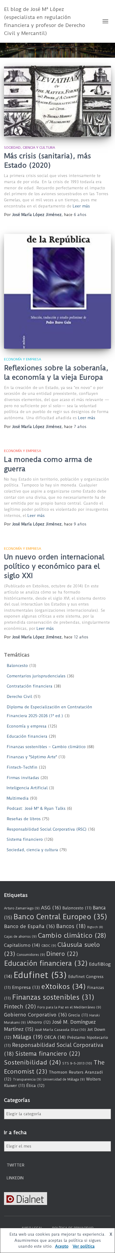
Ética (35, 1085)
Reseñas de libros (24, 818)
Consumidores (31, 955)
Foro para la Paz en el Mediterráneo (69, 1007)
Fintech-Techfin (22, 767)
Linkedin (15, 1178)
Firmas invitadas (23, 777)
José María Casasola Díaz (60, 1029)
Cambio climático (72, 935)
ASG (51, 908)
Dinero (62, 953)
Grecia (78, 1015)
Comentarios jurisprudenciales (36, 676)
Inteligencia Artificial (27, 787)
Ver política (84, 1246)
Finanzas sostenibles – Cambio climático (46, 746)
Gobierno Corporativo (35, 1015)
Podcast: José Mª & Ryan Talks (36, 808)
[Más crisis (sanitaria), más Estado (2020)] (57, 101)
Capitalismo (22, 945)
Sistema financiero (25, 839)
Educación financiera (27, 736)
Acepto (61, 1246)
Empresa (26, 987)
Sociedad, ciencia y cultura (29, 148)
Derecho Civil (19, 696)
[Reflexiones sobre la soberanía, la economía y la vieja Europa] (57, 291)
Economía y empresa (22, 359)
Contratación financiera (29, 686)
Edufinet (40, 975)
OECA (55, 1037)
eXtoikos (63, 987)
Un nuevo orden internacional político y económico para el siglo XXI (54, 566)
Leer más (81, 206)
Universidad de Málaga (64, 1079)
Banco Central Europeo (60, 917)
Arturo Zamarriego (22, 908)
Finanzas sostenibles (53, 997)
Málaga (28, 1037)
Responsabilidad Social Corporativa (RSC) (47, 829)
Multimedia (18, 798)
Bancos (71, 926)
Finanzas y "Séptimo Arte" (32, 757)
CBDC (48, 946)
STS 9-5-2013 (77, 1063)
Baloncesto (17, 665)
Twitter (15, 1165)
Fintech (20, 1006)
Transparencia (27, 1079)
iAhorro (39, 1022)
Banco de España (29, 926)
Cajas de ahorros (20, 936)
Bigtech (95, 927)
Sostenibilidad (32, 1062)
